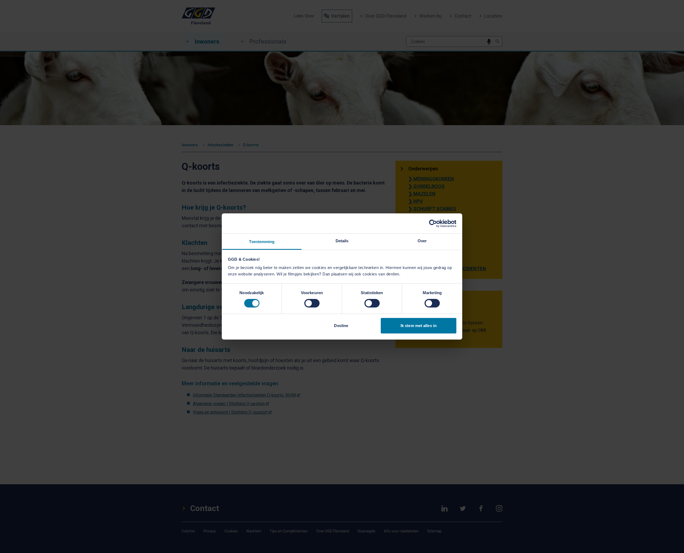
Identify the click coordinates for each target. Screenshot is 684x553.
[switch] (312, 303)
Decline (341, 325)
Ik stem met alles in (419, 325)
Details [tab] (342, 241)
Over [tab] (422, 241)
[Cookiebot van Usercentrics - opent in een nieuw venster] (433, 223)
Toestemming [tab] (261, 241)
